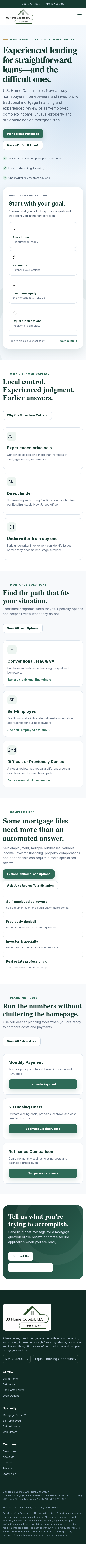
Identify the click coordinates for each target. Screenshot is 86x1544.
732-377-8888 (31, 3)
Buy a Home (10, 1378)
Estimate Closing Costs (43, 1128)
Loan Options (11, 1395)
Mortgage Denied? (14, 1415)
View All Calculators (21, 1041)
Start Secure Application (30, 1267)
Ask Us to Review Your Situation (30, 885)
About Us (8, 1456)
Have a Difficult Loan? (23, 145)
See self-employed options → (28, 730)
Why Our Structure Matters (27, 415)
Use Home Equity (13, 1390)
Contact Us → (68, 340)
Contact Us (20, 1256)
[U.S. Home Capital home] (20, 16)
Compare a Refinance (43, 1173)
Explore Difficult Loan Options (28, 874)
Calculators (10, 1431)
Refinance (9, 1384)
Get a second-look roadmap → (28, 780)
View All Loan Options (22, 628)
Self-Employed (12, 1420)
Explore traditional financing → (29, 679)
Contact (8, 1462)
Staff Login (9, 1473)
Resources (9, 1451)
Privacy (7, 1468)
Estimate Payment (43, 1084)
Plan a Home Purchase (23, 133)
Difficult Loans (12, 1426)
